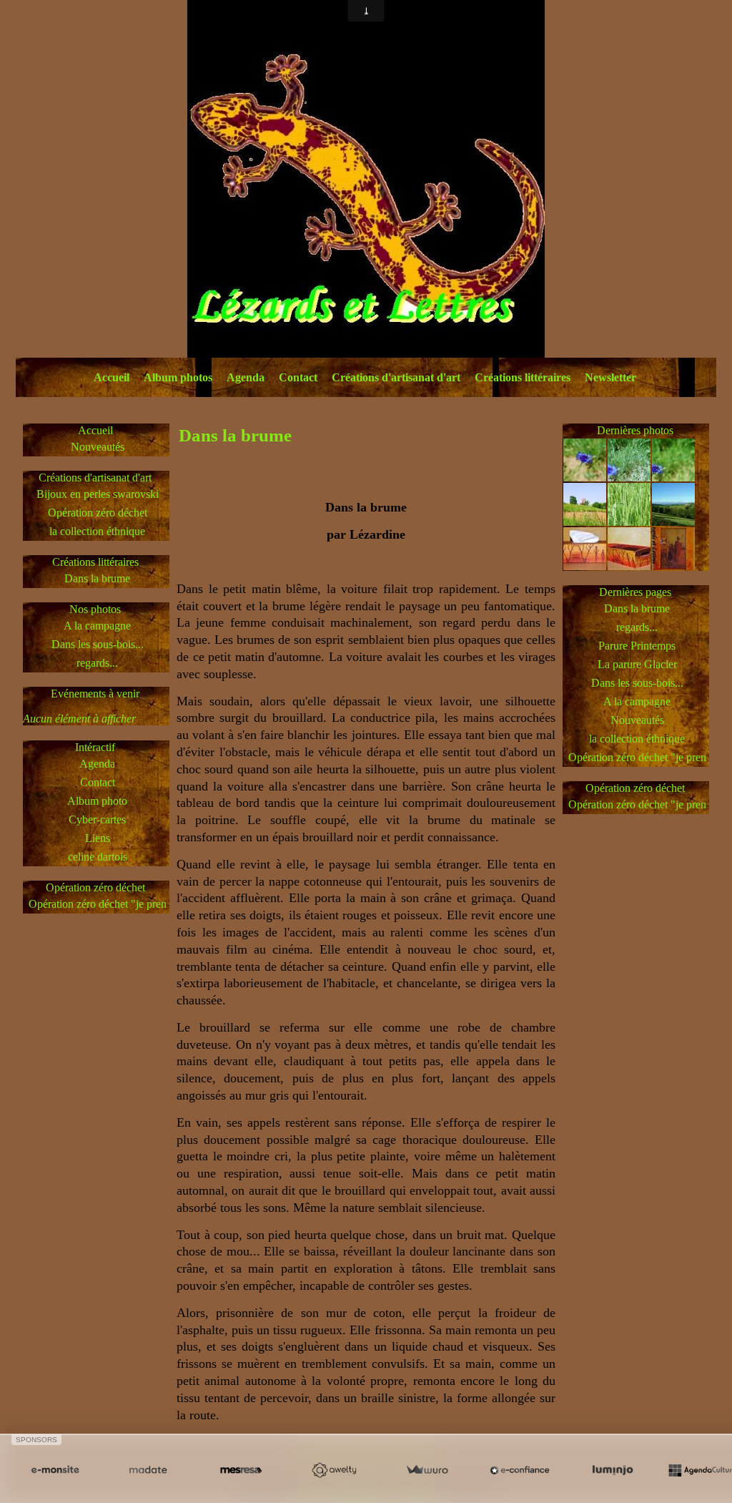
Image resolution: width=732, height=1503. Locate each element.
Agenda (245, 377)
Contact (298, 377)
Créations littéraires (522, 377)
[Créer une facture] (427, 1470)
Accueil (111, 377)
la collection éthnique (97, 531)
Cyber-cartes (97, 819)
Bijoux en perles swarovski (97, 494)
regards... (97, 663)
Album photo (97, 801)
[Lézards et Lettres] (366, 177)
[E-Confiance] (519, 1470)
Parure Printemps (637, 646)
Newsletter (610, 377)
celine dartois (97, 857)
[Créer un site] (55, 1470)
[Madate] (148, 1470)
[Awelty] (334, 1470)
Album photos (178, 377)
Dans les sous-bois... (97, 644)
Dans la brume (97, 578)
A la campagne (97, 626)
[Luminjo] (612, 1470)
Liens (97, 838)
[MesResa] (241, 1470)
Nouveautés (97, 447)
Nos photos (95, 609)
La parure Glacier (637, 664)
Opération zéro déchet (97, 512)
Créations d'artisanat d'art (396, 377)
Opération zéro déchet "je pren (98, 904)
